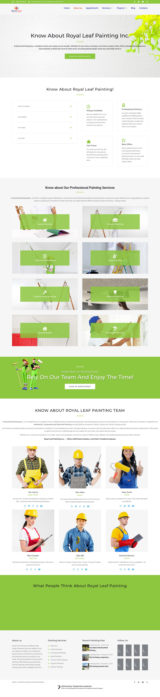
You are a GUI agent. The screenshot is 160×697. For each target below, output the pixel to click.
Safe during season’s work (98, 681)
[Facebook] (33, 506)
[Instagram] (147, 2)
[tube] (86, 569)
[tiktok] (84, 506)
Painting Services (57, 655)
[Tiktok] (37, 506)
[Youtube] (143, 2)
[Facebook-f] (134, 2)
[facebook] (129, 506)
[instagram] (27, 569)
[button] (45, 106)
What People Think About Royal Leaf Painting (80, 585)
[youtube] (88, 506)
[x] (78, 569)
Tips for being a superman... (99, 672)
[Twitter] (139, 2)
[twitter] (125, 506)
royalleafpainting (94, 659)
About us (17, 655)
